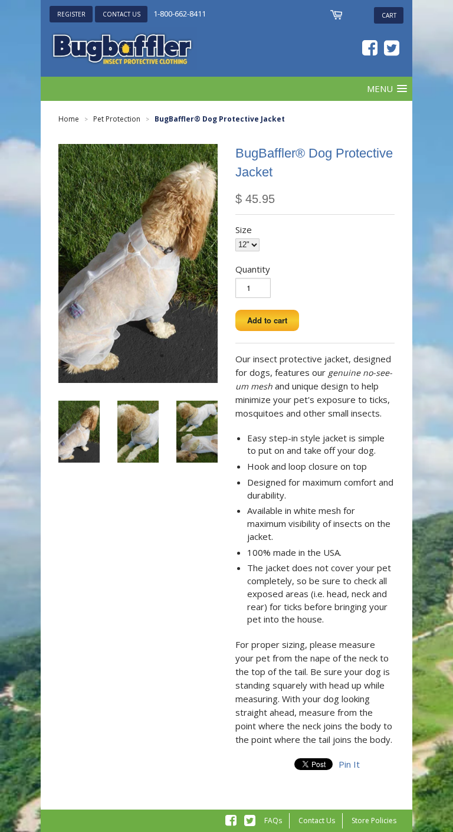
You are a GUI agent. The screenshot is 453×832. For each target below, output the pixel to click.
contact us (121, 14)
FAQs (273, 820)
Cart (389, 15)
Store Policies (374, 820)
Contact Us (316, 820)
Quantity (252, 269)
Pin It (349, 764)
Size (243, 229)
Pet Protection (116, 119)
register (71, 14)
